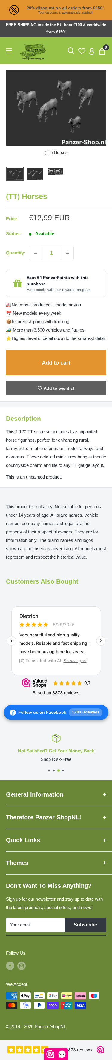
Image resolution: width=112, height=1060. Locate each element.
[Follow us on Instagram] (21, 965)
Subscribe (85, 924)
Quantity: (15, 252)
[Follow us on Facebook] (10, 965)
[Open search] (71, 50)
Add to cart (56, 363)
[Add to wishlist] (56, 388)
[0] (102, 51)
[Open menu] (9, 50)
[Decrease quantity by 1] (35, 253)
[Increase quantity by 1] (67, 253)
